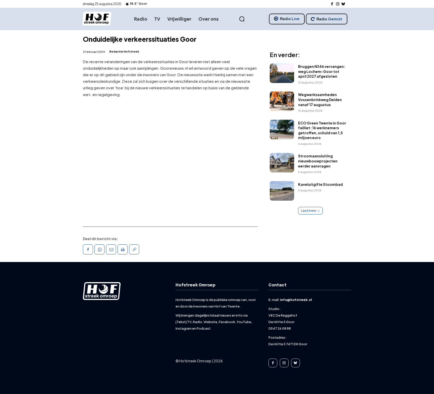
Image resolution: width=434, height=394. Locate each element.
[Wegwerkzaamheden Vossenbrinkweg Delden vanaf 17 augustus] (282, 101)
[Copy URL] (134, 249)
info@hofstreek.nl (296, 300)
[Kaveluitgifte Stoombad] (282, 191)
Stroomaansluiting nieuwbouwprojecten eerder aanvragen (318, 161)
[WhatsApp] (99, 249)
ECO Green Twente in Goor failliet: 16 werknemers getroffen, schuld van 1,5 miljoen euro (322, 130)
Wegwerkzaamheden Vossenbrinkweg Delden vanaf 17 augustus (320, 99)
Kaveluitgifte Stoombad (320, 184)
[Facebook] (332, 4)
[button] (242, 19)
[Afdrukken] (123, 249)
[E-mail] (111, 249)
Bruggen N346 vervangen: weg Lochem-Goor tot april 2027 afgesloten (321, 71)
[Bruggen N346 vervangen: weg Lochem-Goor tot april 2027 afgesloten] (282, 73)
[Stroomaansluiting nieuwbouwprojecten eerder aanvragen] (282, 162)
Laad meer (308, 210)
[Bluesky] (343, 4)
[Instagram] (338, 4)
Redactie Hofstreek (124, 51)
